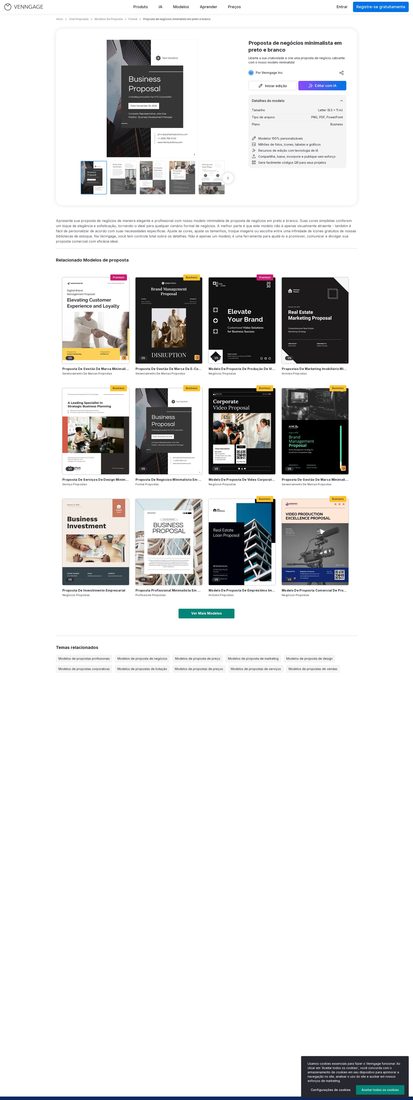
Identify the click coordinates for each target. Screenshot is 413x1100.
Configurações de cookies (331, 1090)
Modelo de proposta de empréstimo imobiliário (242, 590)
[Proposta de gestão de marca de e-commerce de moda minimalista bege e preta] (169, 320)
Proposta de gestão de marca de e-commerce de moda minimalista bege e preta (169, 369)
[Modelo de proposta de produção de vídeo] (242, 320)
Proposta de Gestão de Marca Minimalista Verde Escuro (315, 479)
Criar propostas (79, 19)
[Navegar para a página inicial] (23, 7)
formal (133, 19)
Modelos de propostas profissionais (84, 658)
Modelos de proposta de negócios (142, 658)
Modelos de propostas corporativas (84, 669)
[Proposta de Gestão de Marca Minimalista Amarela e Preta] (95, 320)
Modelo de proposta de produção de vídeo (242, 369)
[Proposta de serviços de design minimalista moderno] (95, 431)
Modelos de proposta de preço (197, 658)
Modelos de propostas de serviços (256, 669)
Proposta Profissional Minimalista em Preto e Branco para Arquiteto (169, 590)
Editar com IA (326, 85)
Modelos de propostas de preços (199, 669)
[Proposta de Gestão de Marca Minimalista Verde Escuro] (315, 431)
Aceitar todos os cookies (380, 1090)
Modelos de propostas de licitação (142, 669)
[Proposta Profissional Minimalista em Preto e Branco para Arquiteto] (169, 542)
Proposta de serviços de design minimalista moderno (95, 479)
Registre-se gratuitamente (380, 7)
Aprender (208, 7)
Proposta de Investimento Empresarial (93, 590)
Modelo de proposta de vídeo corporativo (242, 479)
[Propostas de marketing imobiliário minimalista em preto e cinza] (315, 320)
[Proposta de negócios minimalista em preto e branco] (169, 431)
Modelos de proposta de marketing (253, 658)
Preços (234, 7)
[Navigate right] (228, 178)
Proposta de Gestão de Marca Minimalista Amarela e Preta (95, 369)
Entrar (342, 7)
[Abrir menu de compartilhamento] (341, 72)
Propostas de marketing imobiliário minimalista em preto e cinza (315, 369)
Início (59, 19)
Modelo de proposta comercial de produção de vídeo (315, 590)
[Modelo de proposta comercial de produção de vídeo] (315, 542)
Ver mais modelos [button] (206, 613)
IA (160, 7)
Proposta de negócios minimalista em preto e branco (169, 479)
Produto (140, 7)
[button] (272, 85)
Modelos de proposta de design (309, 658)
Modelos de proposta (109, 19)
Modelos (181, 7)
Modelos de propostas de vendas (313, 669)
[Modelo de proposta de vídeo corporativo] (242, 431)
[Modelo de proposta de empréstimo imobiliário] (242, 542)
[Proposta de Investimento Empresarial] (95, 542)
